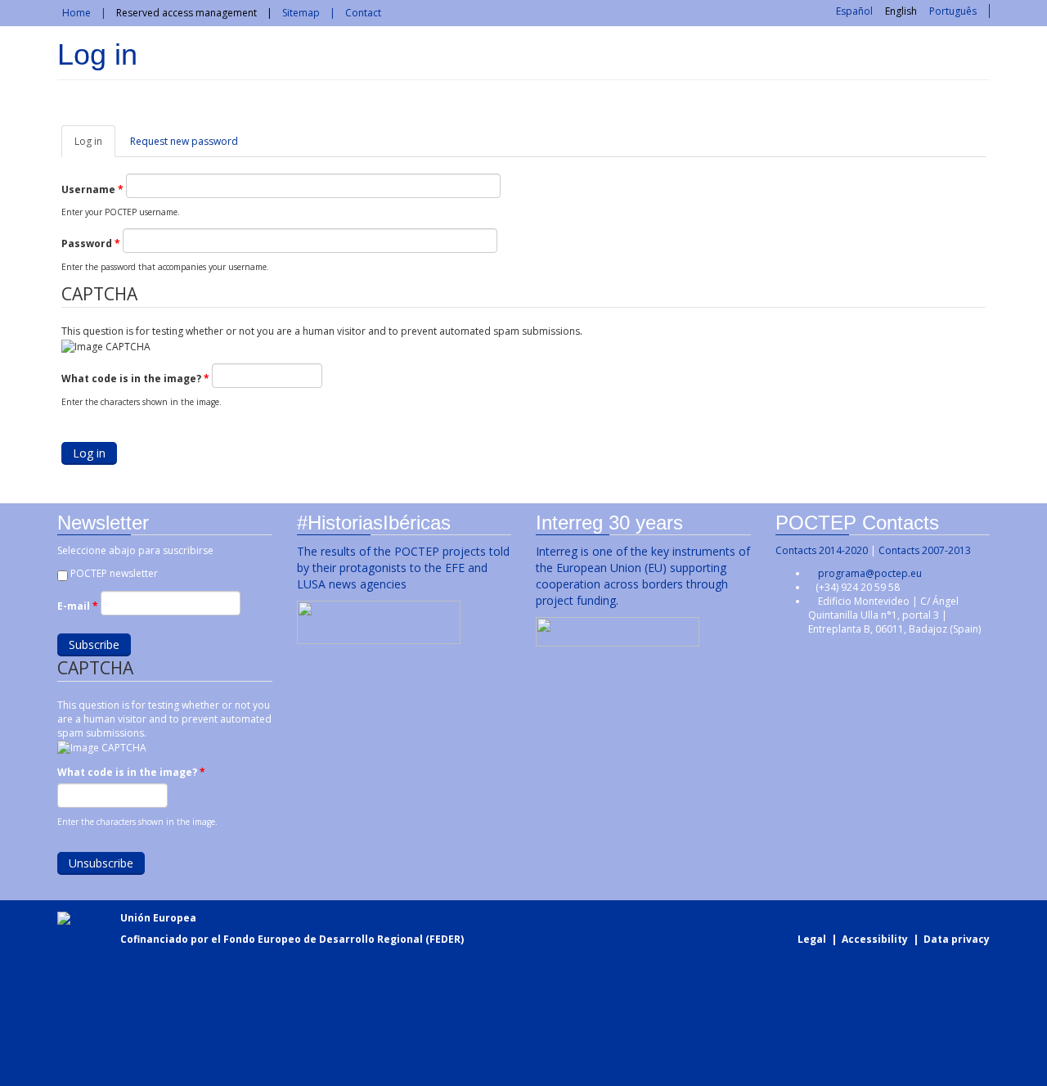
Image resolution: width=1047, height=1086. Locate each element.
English (901, 11)
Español (854, 11)
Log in (94, 145)
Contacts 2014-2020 (821, 550)
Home (76, 13)
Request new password (184, 141)
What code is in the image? (135, 378)
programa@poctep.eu (870, 573)
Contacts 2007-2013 (924, 550)
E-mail (77, 606)
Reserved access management (186, 13)
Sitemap (301, 13)
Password (90, 243)
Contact (363, 13)
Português (953, 11)
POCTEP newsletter (114, 573)
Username (92, 189)
